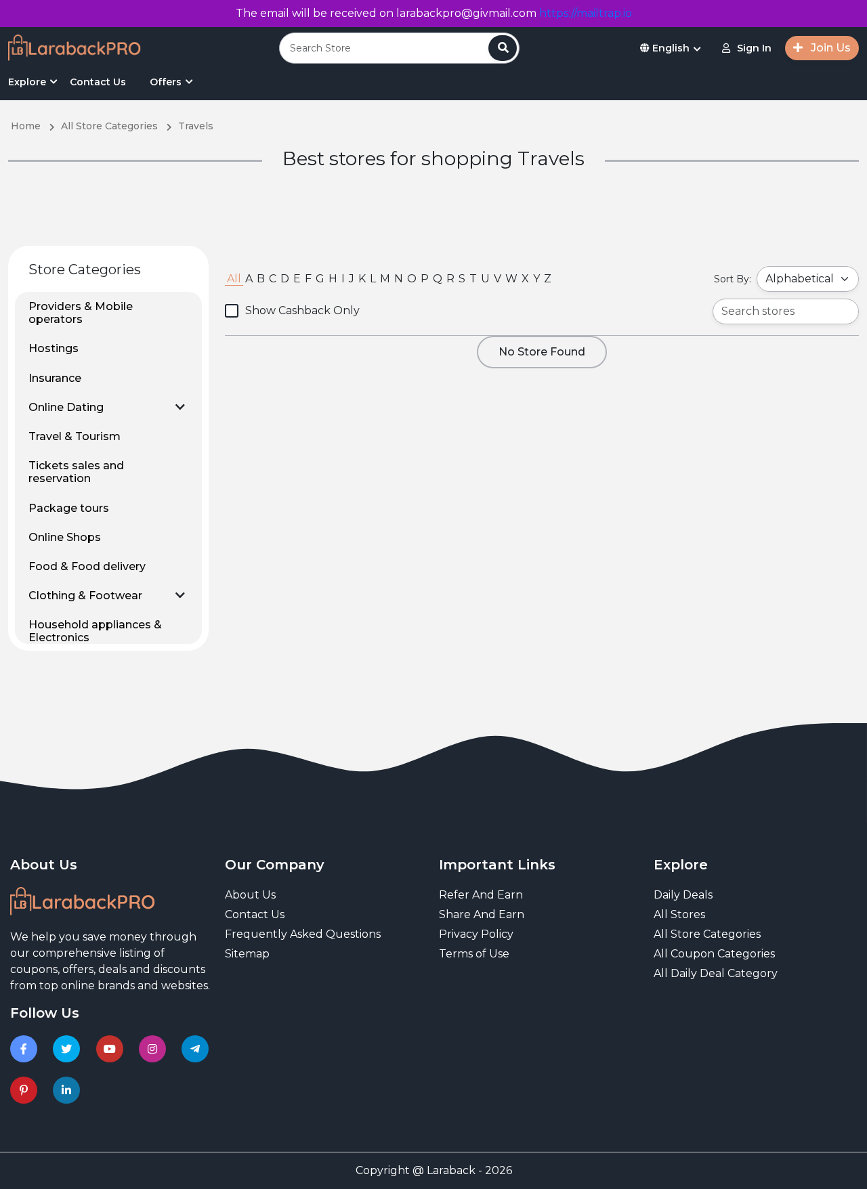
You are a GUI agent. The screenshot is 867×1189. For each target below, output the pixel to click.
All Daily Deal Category (716, 973)
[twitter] (69, 1048)
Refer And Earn (481, 894)
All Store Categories (707, 934)
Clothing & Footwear (85, 595)
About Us (250, 894)
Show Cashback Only (302, 310)
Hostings (53, 348)
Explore (27, 82)
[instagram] (155, 1048)
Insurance (54, 378)
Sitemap (247, 953)
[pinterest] (26, 1090)
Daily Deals (683, 894)
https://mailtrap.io (585, 13)
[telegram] (197, 1048)
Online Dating (66, 407)
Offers (166, 82)
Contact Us (98, 82)
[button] (180, 407)
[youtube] (112, 1048)
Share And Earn (481, 914)
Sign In (754, 48)
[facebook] (26, 1048)
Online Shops (64, 537)
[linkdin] (69, 1090)
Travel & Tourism (74, 436)
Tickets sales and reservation (76, 472)
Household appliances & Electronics (95, 631)
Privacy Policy (476, 934)
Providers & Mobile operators (80, 313)
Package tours (68, 508)
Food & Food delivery (87, 566)
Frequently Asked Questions (303, 934)
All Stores (679, 914)
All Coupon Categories (714, 953)
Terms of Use (474, 953)
